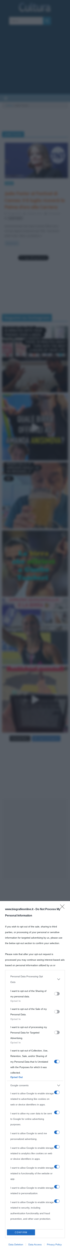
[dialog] (35, 1076)
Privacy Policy (54, 1244)
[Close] (63, 907)
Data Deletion (15, 1244)
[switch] (57, 993)
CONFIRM (21, 1232)
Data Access (35, 1244)
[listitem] (35, 979)
